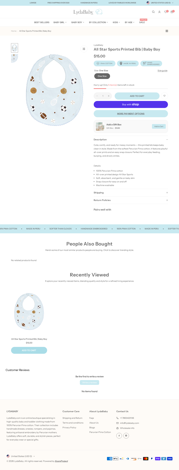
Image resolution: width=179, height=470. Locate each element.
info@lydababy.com (129, 423)
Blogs (92, 427)
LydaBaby (98, 45)
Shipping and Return (72, 418)
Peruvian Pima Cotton (100, 432)
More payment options (131, 113)
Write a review (89, 382)
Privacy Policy (69, 427)
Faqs (91, 418)
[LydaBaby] (89, 12)
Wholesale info (127, 428)
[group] (54, 90)
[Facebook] (119, 435)
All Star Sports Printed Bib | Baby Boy (29, 339)
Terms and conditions (73, 422)
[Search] (153, 12)
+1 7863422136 (127, 418)
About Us (93, 422)
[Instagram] (126, 435)
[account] (159, 12)
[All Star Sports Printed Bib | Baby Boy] (29, 311)
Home (14, 31)
